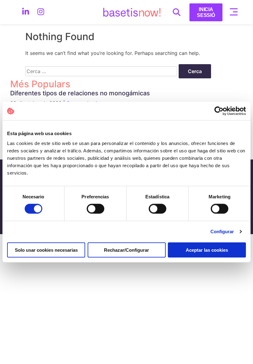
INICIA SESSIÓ (206, 12)
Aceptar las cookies (207, 249)
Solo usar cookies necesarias (46, 249)
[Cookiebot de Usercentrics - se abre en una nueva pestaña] (219, 111)
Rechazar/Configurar (126, 249)
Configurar (222, 231)
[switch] (95, 208)
